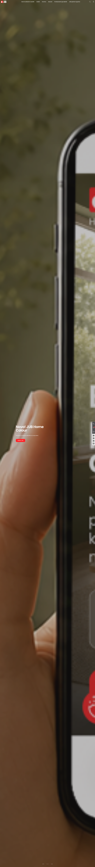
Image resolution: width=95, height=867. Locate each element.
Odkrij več (20, 440)
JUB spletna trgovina (74, 1)
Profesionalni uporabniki (60, 1)
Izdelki (38, 1)
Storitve (44, 1)
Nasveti (50, 1)
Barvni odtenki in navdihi (28, 1)
